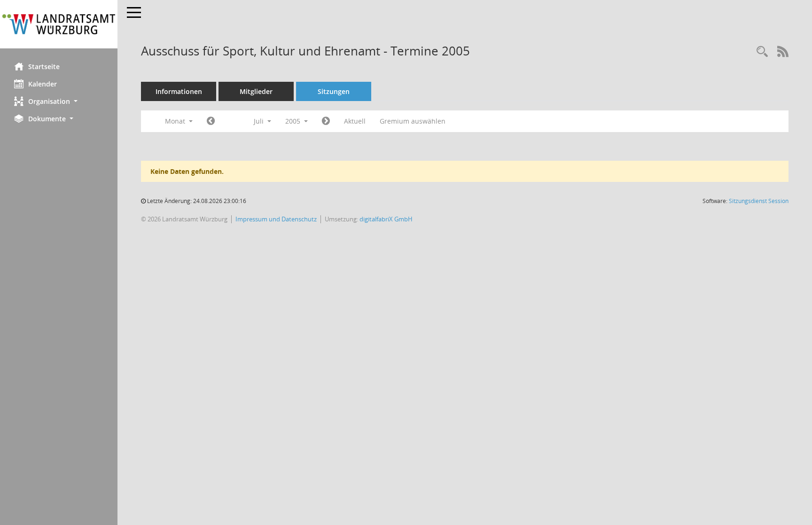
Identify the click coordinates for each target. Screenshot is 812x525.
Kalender (42, 83)
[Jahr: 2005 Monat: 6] (211, 121)
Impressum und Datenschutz (276, 219)
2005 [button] (293, 121)
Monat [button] (176, 121)
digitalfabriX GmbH (386, 219)
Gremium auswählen (412, 121)
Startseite (44, 66)
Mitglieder (256, 91)
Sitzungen (334, 91)
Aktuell (355, 121)
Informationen (179, 91)
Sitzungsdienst (759, 201)
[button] (58, 101)
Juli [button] (259, 121)
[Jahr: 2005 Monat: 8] (326, 121)
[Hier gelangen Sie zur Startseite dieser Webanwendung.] (58, 24)
